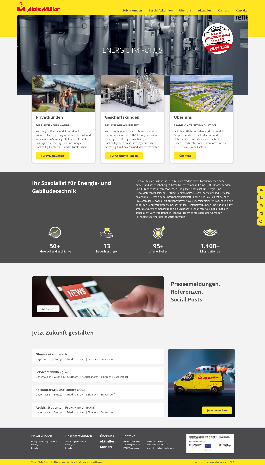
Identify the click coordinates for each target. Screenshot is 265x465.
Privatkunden (132, 10)
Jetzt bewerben (217, 410)
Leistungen (36, 444)
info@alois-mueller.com (163, 448)
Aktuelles (204, 10)
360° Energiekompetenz (75, 441)
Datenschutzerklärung (216, 462)
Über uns (185, 10)
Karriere (223, 10)
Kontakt (241, 10)
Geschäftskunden (160, 10)
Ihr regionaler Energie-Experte (44, 441)
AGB (232, 462)
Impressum (198, 462)
